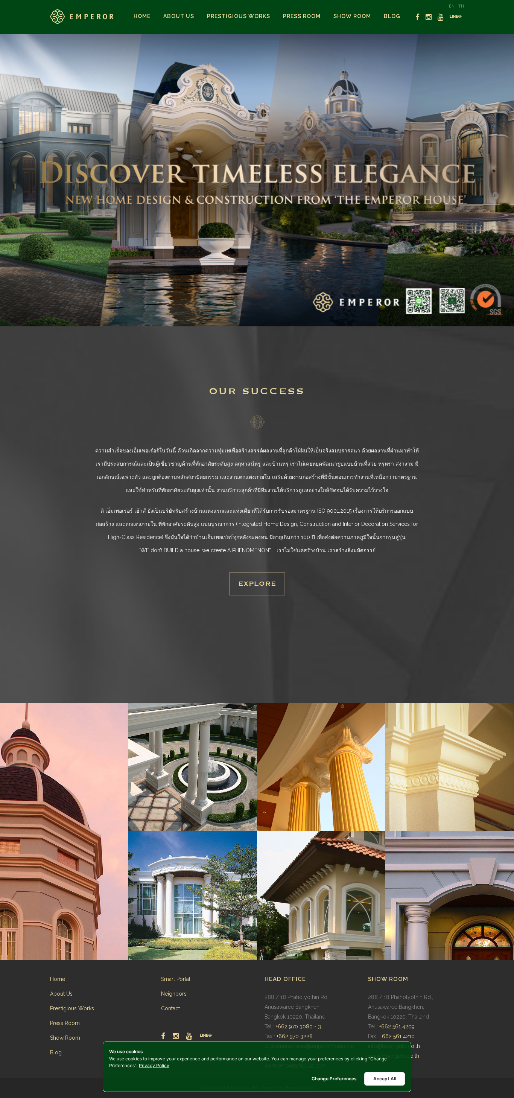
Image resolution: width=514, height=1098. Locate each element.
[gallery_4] (449, 767)
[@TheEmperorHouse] (456, 17)
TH (461, 6)
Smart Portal (175, 979)
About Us (61, 994)
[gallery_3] (321, 767)
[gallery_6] (321, 895)
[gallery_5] (192, 895)
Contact (170, 1008)
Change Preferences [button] (334, 1078)
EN (452, 6)
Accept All (384, 1078)
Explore (257, 584)
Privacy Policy (154, 1065)
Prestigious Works (72, 1008)
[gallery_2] (192, 767)
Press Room (65, 1023)
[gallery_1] (64, 831)
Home (57, 979)
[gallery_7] (449, 895)
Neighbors (174, 994)
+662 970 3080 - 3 (298, 1026)
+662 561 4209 (397, 1026)
